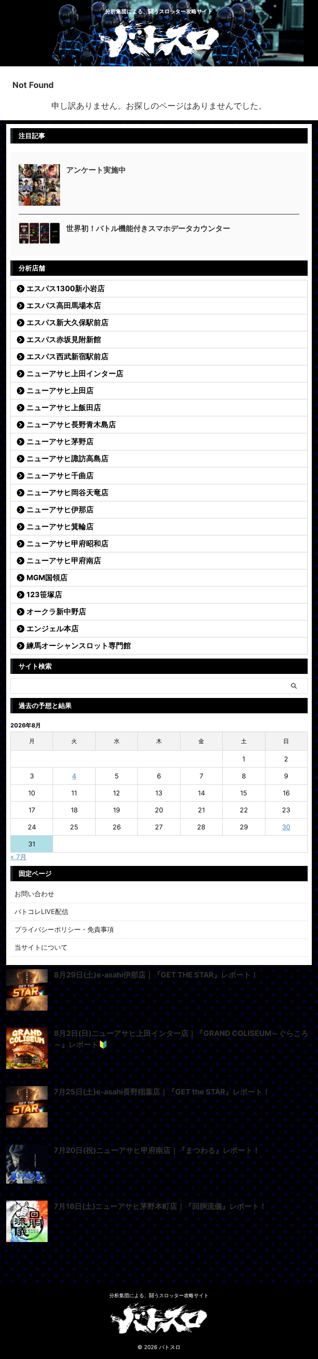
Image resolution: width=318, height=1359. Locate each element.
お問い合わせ (34, 894)
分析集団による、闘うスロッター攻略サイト (159, 1295)
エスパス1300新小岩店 (65, 288)
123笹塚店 (44, 594)
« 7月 (18, 857)
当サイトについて (40, 947)
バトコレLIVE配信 (41, 911)
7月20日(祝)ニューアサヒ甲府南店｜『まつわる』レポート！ (157, 1150)
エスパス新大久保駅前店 (67, 322)
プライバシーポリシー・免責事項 (64, 929)
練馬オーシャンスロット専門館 (78, 645)
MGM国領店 (46, 577)
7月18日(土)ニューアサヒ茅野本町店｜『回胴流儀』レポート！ (160, 1206)
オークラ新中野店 (56, 611)
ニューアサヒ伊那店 (60, 509)
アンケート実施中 (96, 169)
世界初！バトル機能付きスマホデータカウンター (148, 228)
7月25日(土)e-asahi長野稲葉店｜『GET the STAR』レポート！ (162, 1091)
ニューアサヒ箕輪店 (60, 526)
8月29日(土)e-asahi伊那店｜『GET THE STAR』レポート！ (156, 974)
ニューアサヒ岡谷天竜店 (67, 492)
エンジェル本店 (52, 628)
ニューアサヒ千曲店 (60, 475)
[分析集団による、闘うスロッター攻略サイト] (159, 52)
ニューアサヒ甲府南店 (63, 560)
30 (286, 827)
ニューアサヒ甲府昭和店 (67, 543)
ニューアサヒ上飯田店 (63, 407)
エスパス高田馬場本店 (63, 305)
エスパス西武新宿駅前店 (67, 356)
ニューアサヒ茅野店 (60, 441)
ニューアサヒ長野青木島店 (71, 424)
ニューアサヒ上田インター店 (74, 373)
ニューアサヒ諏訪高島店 (67, 458)
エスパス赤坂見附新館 (63, 339)
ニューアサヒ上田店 (60, 390)
